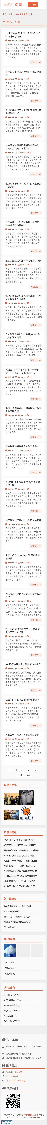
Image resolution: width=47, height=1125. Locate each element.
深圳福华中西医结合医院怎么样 (18, 921)
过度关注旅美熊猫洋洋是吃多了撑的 (23, 260)
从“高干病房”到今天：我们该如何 (19, 840)
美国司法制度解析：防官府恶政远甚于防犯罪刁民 (23, 409)
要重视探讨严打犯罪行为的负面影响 (23, 520)
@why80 (18, 1072)
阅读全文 (34, 62)
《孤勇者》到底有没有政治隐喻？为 (21, 870)
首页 (9, 22)
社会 (17, 22)
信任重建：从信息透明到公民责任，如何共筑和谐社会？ (23, 224)
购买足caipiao (11, 1010)
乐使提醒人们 (11, 1015)
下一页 (19, 775)
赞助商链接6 (10, 974)
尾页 (28, 775)
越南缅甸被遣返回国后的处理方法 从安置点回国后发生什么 (22, 147)
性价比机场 (9, 962)
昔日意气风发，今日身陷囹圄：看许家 (22, 850)
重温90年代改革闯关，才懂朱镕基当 (21, 860)
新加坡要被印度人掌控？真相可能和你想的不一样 (23, 112)
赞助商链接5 (10, 968)
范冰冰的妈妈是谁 (12, 911)
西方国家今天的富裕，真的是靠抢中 (21, 876)
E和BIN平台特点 (12, 1005)
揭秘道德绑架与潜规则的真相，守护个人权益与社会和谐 (23, 297)
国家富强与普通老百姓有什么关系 (22, 734)
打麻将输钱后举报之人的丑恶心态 (22, 446)
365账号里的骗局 (12, 995)
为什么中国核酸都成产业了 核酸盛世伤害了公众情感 (22, 630)
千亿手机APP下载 (13, 1000)
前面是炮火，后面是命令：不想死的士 (22, 845)
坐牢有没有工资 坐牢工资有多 (17, 916)
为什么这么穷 (10, 926)
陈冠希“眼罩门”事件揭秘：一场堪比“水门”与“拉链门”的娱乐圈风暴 (23, 371)
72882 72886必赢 (18, 1080)
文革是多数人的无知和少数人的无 (20, 886)
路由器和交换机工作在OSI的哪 (17, 906)
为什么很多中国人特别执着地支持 (20, 865)
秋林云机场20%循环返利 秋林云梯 (20, 881)
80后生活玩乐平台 (31, 1114)
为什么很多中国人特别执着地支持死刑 (23, 73)
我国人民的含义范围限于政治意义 (22, 699)
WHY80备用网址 (12, 1020)
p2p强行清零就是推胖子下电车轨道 (23, 664)
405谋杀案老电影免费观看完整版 (19, 855)
